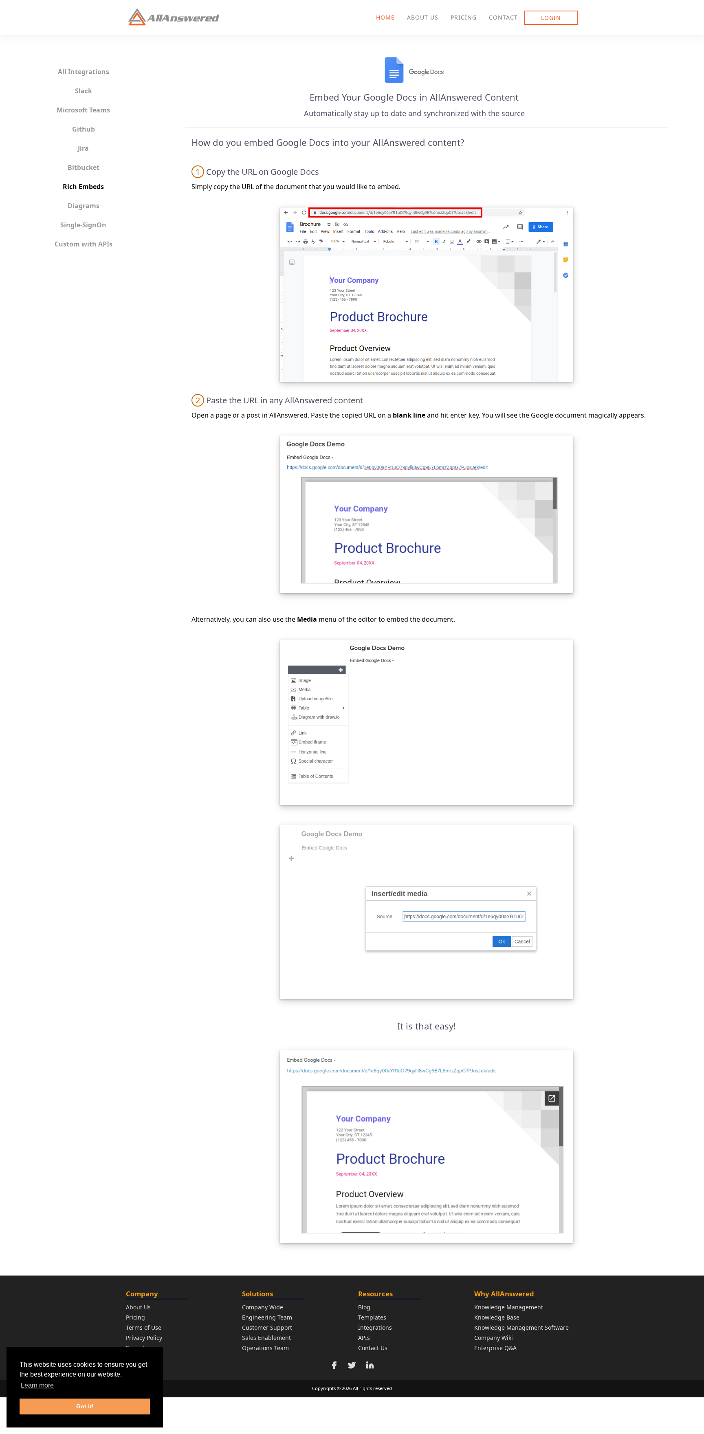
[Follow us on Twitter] (352, 1364)
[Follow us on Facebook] (334, 1364)
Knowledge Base (496, 1317)
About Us (138, 1307)
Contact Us (372, 1348)
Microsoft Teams (83, 110)
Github (83, 129)
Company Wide (262, 1307)
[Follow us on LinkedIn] (370, 1364)
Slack (83, 90)
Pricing (464, 17)
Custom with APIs (83, 244)
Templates (372, 1317)
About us (422, 17)
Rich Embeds (83, 186)
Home (385, 17)
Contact (503, 17)
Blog (364, 1307)
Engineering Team (267, 1317)
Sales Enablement (266, 1338)
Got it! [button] (85, 1406)
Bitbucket (83, 167)
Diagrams (83, 205)
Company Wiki (493, 1338)
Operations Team (265, 1348)
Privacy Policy (144, 1338)
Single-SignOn (83, 224)
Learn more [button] (37, 1385)
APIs (364, 1338)
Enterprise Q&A (495, 1348)
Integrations (375, 1327)
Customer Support (267, 1327)
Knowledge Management (508, 1307)
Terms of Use (143, 1327)
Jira (83, 148)
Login (551, 18)
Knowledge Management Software (521, 1327)
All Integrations (83, 71)
